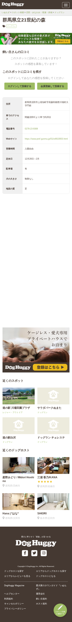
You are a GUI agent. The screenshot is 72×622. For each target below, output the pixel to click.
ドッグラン (59, 12)
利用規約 (8, 598)
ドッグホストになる (46, 576)
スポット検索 (18, 12)
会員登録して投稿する (52, 86)
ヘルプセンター (11, 593)
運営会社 (40, 593)
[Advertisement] (36, 288)
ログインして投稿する (19, 86)
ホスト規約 (41, 603)
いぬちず (6, 12)
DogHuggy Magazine (14, 585)
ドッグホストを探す (14, 571)
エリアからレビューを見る (17, 576)
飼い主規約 (41, 598)
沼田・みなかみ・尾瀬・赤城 (39, 12)
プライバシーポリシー (15, 608)
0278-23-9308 (31, 128)
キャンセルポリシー (14, 603)
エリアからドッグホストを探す (51, 571)
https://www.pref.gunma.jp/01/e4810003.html (46, 139)
